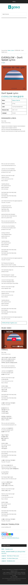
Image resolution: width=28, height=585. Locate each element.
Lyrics (7, 536)
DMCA (12, 572)
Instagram (19, 573)
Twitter (15, 573)
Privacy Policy (17, 572)
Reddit (23, 573)
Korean (10, 536)
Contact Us (8, 572)
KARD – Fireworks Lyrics (7, 549)
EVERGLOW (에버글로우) (12, 96)
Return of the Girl (16, 100)
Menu (14, 1)
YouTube (14, 575)
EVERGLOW (9, 538)
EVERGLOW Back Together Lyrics (9, 322)
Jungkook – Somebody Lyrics (8, 561)
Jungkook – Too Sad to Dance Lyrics (9, 558)
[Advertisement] (14, 32)
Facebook (11, 573)
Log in (16, 571)
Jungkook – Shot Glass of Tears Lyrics (10, 556)
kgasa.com (10, 569)
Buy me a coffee (14, 576)
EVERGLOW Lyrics (15, 538)
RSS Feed (23, 572)
